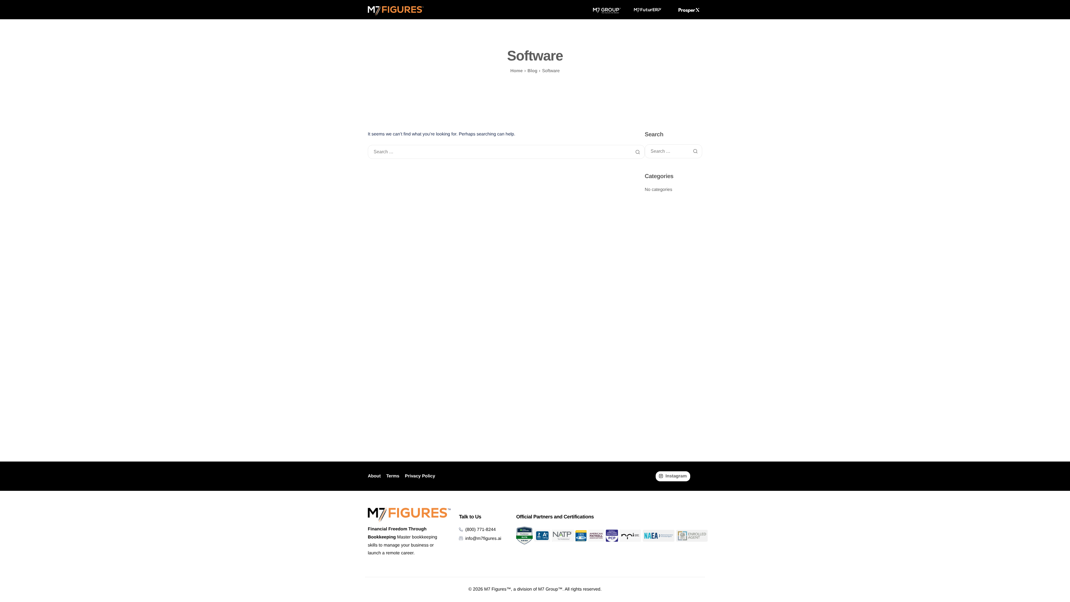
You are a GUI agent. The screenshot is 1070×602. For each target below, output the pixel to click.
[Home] (396, 10)
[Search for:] (506, 152)
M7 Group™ (550, 589)
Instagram (675, 476)
